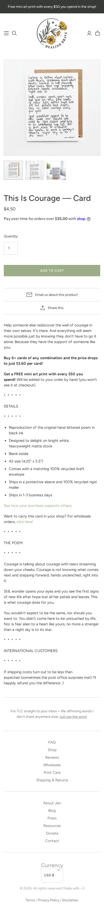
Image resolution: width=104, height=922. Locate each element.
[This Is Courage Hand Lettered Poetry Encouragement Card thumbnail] (13, 170)
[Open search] (14, 33)
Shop (52, 750)
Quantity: (11, 236)
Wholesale (52, 765)
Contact (52, 841)
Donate (52, 833)
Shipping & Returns (52, 780)
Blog (52, 810)
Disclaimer (70, 900)
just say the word (73, 717)
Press (52, 818)
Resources (52, 825)
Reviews (52, 757)
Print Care (52, 772)
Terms (30, 900)
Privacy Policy (48, 900)
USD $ (49, 875)
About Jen (52, 803)
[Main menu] (6, 33)
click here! (24, 521)
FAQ (52, 742)
